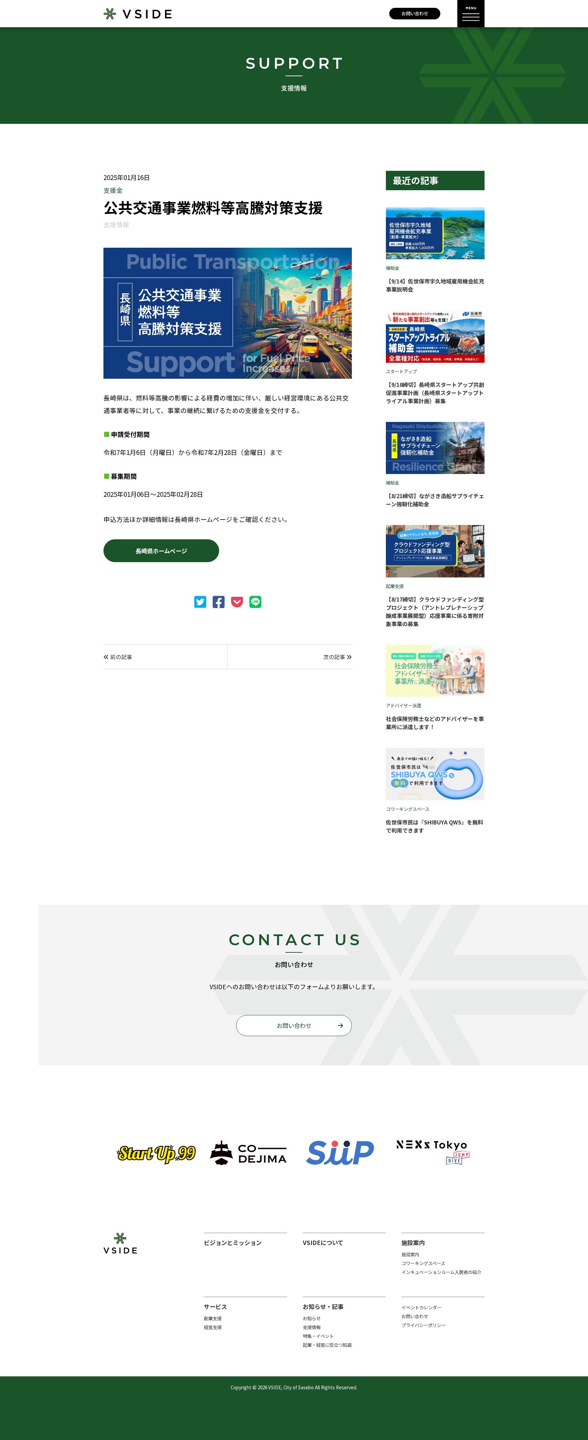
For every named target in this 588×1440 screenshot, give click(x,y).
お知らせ (312, 1318)
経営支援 (213, 1327)
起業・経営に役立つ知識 (327, 1345)
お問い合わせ (415, 13)
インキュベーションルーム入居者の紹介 (441, 1272)
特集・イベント (318, 1336)
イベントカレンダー (421, 1307)
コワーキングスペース (423, 1263)
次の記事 (334, 657)
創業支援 (213, 1318)
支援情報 (312, 1327)
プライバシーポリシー (424, 1325)
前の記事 (120, 657)
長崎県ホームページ (161, 550)
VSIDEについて (323, 1242)
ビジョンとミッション (233, 1242)
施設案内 (410, 1254)
